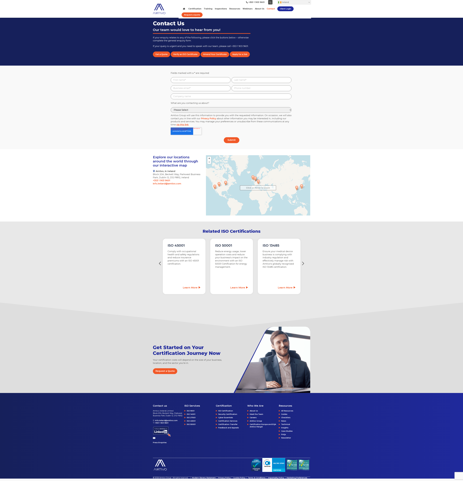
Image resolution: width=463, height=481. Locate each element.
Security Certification (227, 414)
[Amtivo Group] (162, 9)
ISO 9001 (190, 411)
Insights (284, 428)
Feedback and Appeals (228, 428)
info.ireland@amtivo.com (167, 183)
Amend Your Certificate (215, 54)
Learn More (190, 287)
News (283, 421)
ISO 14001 (191, 414)
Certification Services (227, 421)
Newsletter (286, 438)
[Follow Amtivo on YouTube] (155, 438)
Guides (284, 414)
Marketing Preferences (297, 478)
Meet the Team (256, 414)
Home (184, 9)
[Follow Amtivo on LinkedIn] (162, 431)
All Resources (287, 411)
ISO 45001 (191, 421)
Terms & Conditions (257, 478)
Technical (285, 424)
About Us (254, 411)
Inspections (221, 9)
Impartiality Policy (276, 478)
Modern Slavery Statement (204, 478)
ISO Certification (225, 411)
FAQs (283, 434)
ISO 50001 (191, 424)
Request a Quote (192, 15)
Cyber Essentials (225, 417)
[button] (252, 177)
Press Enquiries (160, 442)
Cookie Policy (239, 478)
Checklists (285, 417)
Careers (253, 417)
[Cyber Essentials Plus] (256, 465)
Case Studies (287, 431)
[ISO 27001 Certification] (273, 465)
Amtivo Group (256, 421)
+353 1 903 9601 (257, 2)
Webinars (247, 9)
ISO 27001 (191, 417)
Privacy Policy (208, 118)
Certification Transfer (228, 424)
